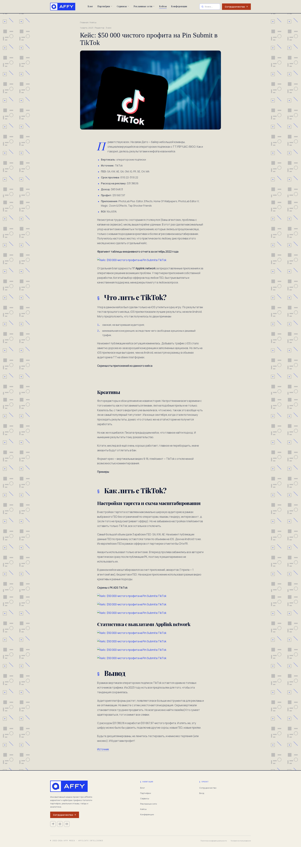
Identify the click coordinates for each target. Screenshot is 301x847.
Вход (201, 793)
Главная (84, 22)
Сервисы (122, 6)
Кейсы (163, 6)
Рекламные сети (143, 6)
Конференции (179, 6)
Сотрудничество (235, 6)
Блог (90, 6)
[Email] (67, 824)
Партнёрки (103, 6)
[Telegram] (53, 824)
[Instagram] (60, 824)
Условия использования (241, 840)
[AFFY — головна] (62, 6)
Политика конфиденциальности (214, 840)
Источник (103, 749)
